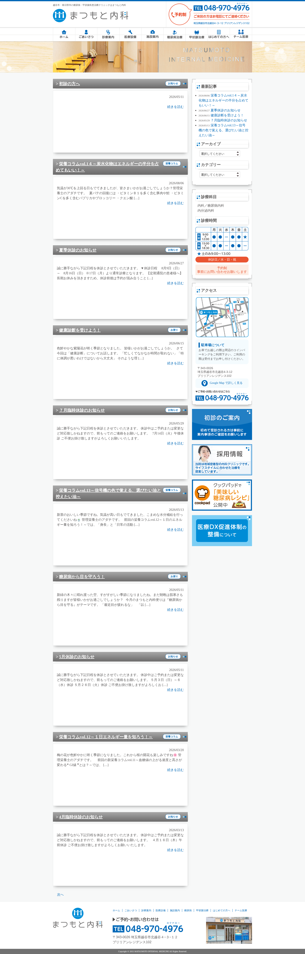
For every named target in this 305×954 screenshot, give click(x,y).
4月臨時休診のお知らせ (81, 817)
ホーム (64, 34)
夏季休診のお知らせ (77, 250)
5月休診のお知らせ (76, 656)
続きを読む (175, 107)
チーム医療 (241, 34)
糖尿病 (174, 34)
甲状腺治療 (196, 34)
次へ (60, 894)
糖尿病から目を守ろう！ (82, 576)
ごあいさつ (86, 34)
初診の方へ (69, 83)
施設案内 (152, 34)
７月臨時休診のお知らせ (82, 410)
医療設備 (130, 34)
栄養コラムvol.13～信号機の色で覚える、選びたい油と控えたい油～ (223, 130)
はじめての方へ (219, 34)
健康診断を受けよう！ (80, 330)
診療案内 (108, 34)
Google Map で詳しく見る (226, 382)
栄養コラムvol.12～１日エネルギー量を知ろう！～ (106, 736)
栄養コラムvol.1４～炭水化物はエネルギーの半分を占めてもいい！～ (223, 100)
